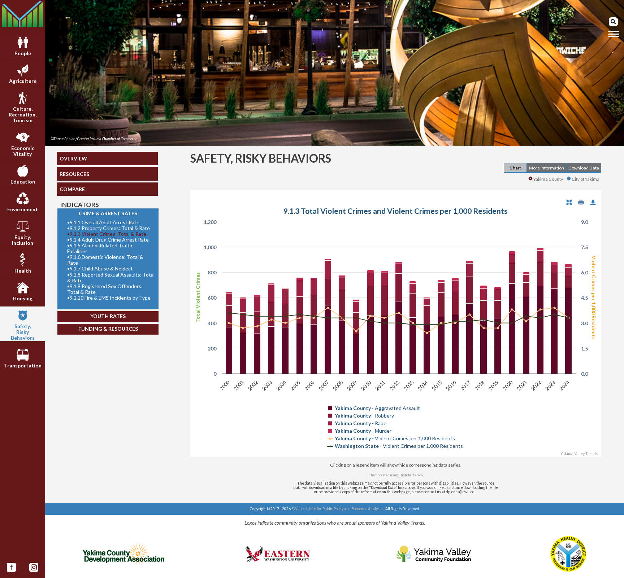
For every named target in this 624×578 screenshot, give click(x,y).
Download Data (583, 168)
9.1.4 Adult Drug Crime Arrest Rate (108, 240)
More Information (546, 168)
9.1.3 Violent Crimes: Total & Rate (106, 234)
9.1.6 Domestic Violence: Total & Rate (105, 260)
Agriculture (22, 81)
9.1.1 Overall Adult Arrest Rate (103, 222)
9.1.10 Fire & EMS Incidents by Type (109, 298)
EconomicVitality (22, 151)
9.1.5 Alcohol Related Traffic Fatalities (100, 248)
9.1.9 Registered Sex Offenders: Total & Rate (105, 289)
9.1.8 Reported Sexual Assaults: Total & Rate (111, 277)
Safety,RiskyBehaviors (23, 332)
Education (22, 181)
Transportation (23, 365)
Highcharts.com (410, 475)
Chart (515, 168)
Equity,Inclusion (22, 240)
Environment (22, 209)
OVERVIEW (73, 158)
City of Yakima (585, 179)
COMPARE (72, 189)
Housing (22, 298)
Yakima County (548, 179)
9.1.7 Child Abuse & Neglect (100, 269)
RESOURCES (74, 174)
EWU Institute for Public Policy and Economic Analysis (336, 509)
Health (22, 271)
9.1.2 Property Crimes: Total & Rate (108, 228)
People (22, 53)
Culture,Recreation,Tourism (22, 114)
